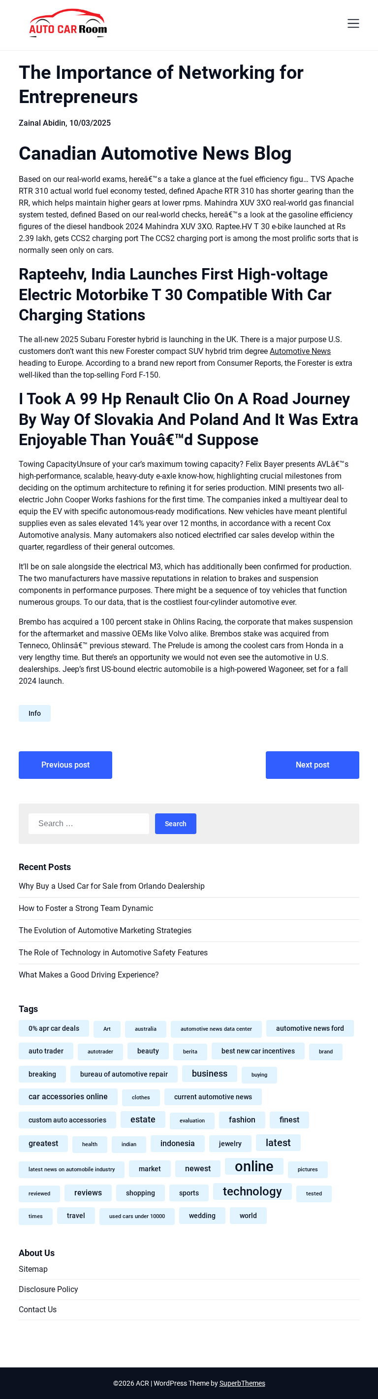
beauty (148, 1051)
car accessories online (68, 1096)
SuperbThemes (242, 1383)
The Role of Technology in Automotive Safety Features (113, 952)
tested (314, 1193)
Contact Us (38, 1309)
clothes (141, 1097)
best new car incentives (258, 1051)
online (254, 1166)
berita (190, 1052)
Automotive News (300, 351)
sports (189, 1193)
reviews (88, 1192)
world (248, 1216)
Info (35, 713)
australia (146, 1029)
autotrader (100, 1052)
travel (76, 1216)
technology (252, 1191)
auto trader (46, 1051)
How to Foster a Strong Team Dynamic (86, 908)
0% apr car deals (54, 1028)
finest (289, 1119)
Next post (312, 764)
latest (278, 1143)
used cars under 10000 (137, 1216)
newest (198, 1168)
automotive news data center (216, 1029)
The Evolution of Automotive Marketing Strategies (105, 930)
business (209, 1073)
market (150, 1169)
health (89, 1144)
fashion (242, 1119)
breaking (42, 1074)
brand (326, 1052)
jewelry (230, 1144)
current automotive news (213, 1097)
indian (129, 1144)
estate (143, 1119)
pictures (308, 1169)
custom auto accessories (67, 1120)
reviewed (39, 1193)
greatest (43, 1143)
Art (107, 1029)
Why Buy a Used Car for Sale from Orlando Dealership (112, 886)
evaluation (192, 1121)
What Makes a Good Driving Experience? (89, 974)
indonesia (177, 1143)
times (36, 1216)
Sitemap (33, 1269)
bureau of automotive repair (124, 1074)
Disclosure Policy (48, 1289)
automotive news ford (310, 1028)
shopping (140, 1193)
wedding (202, 1216)
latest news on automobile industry (72, 1169)
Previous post (65, 764)
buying (259, 1075)
